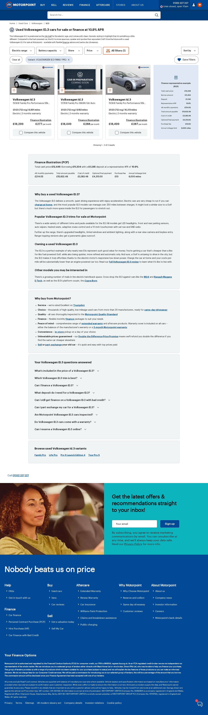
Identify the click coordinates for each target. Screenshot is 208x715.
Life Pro (53, 455)
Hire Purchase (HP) (19, 628)
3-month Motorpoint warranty (110, 327)
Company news (163, 597)
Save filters (189, 59)
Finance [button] (10, 609)
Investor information (166, 604)
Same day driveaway (134, 604)
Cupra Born (91, 281)
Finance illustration (40, 120)
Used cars (56, 591)
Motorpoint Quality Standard (101, 314)
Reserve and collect (133, 597)
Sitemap (29, 702)
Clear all (16, 60)
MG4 (146, 277)
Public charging (88, 624)
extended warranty (92, 323)
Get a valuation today (62, 621)
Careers (159, 611)
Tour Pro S (94, 455)
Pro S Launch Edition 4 (73, 455)
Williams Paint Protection (93, 611)
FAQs (11, 591)
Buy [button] (50, 585)
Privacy (8, 702)
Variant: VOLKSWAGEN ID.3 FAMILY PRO (47, 60)
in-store (59, 332)
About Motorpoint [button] (163, 585)
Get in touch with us (19, 597)
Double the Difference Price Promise (98, 336)
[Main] (21, 5)
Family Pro (40, 455)
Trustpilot (79, 305)
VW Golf (48, 36)
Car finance (15, 615)
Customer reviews (133, 611)
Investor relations (94, 702)
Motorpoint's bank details (168, 617)
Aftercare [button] (82, 585)
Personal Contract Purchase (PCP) (27, 621)
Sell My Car (57, 628)
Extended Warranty (90, 591)
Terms (19, 702)
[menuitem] (26, 591)
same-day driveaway (155, 310)
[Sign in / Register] (193, 5)
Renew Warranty (89, 597)
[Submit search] (157, 15)
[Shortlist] (199, 5)
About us (160, 591)
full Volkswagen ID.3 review (124, 262)
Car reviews (57, 604)
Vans (53, 597)
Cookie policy (114, 702)
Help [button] (8, 585)
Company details (73, 702)
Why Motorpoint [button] (130, 585)
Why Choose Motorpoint (136, 591)
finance (66, 42)
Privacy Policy (133, 544)
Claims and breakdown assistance (98, 617)
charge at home (43, 205)
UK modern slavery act (49, 702)
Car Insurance (87, 604)
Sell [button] (49, 615)
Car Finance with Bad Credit (24, 635)
